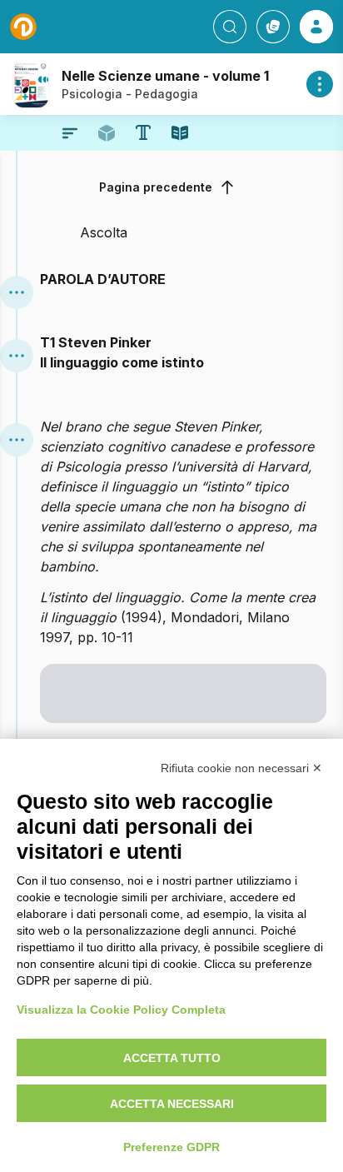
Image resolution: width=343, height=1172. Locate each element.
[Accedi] (316, 26)
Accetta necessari (172, 1103)
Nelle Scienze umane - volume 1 (165, 75)
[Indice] (70, 133)
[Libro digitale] (179, 133)
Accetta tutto (172, 1058)
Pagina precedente (155, 187)
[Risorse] (106, 133)
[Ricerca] (229, 26)
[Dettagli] (319, 84)
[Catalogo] (273, 26)
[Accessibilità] (143, 132)
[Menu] (16, 292)
